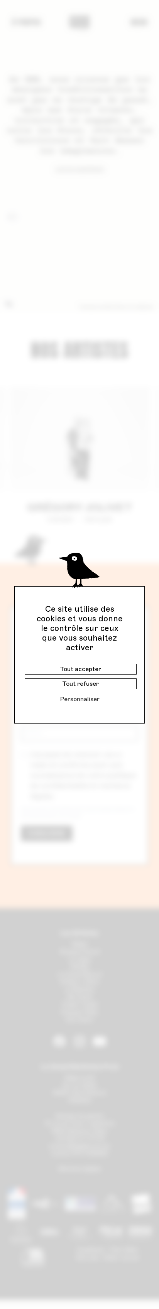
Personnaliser (80, 699)
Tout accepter (80, 669)
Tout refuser (80, 683)
